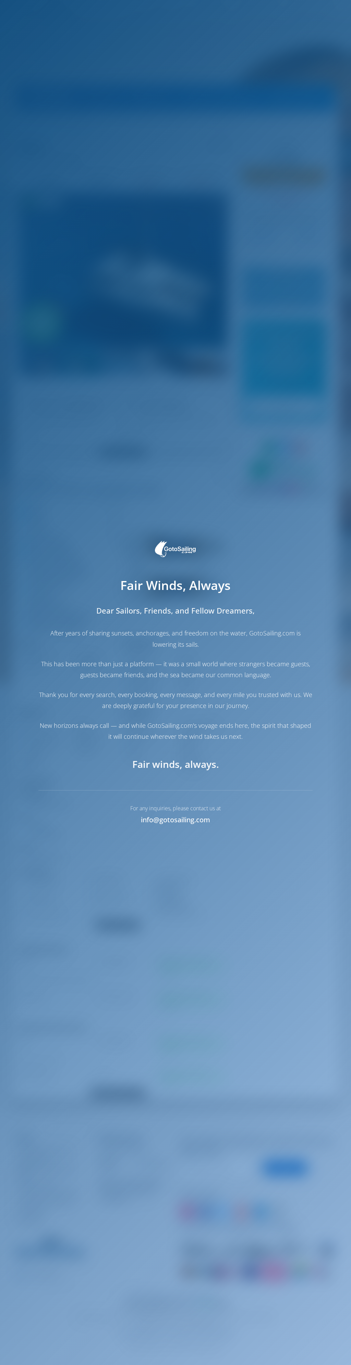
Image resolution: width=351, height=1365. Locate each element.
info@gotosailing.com (175, 819)
